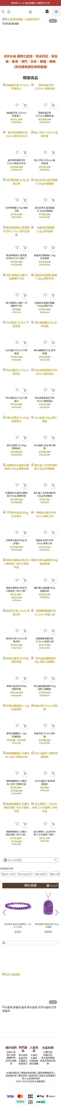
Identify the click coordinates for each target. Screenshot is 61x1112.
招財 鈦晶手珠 (25, 874)
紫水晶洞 (23, 1055)
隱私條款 (22, 1075)
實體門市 (11, 1057)
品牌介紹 (11, 1052)
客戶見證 (11, 1055)
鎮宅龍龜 (34, 1063)
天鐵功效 (47, 1052)
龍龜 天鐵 (54, 874)
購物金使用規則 (28, 1072)
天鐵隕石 (23, 1060)
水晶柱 (34, 1055)
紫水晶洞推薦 (47, 1057)
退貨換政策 (11, 1075)
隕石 (19, 860)
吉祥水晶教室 (11, 1062)
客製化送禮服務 (47, 1075)
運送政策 (33, 1075)
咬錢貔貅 (34, 1060)
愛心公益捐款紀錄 (31, 1078)
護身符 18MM (8, 874)
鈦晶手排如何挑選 (48, 1062)
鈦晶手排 (23, 1057)
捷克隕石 (23, 1063)
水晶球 (34, 1057)
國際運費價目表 (45, 1072)
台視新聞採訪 (12, 1072)
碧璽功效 (47, 1055)
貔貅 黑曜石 (41, 874)
